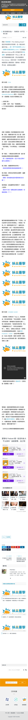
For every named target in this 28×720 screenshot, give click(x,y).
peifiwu (4, 37)
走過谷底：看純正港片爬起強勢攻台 (5, 498)
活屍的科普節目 (10, 419)
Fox (4, 537)
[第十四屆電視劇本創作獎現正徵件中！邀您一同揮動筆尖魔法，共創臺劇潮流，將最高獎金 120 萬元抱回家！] (14, 593)
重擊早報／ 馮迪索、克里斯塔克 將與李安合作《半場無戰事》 (14, 498)
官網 (21, 331)
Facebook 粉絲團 (20, 712)
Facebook (4, 333)
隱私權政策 (13, 712)
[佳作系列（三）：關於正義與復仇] (14, 627)
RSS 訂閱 (7, 712)
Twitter (11, 333)
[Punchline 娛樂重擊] (14, 17)
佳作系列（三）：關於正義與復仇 (9, 633)
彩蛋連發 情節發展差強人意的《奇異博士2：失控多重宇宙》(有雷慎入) (23, 509)
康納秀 (18, 381)
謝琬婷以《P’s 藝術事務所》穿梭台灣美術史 (12, 617)
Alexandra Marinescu (8, 94)
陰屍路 (8, 42)
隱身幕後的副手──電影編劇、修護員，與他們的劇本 (22, 498)
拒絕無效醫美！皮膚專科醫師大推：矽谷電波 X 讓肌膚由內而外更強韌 (14, 509)
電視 (25, 37)
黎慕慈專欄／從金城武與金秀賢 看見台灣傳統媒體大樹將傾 (21, 560)
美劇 (23, 37)
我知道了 (13, 10)
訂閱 (22, 682)
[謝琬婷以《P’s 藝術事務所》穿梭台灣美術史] (14, 611)
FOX (9, 82)
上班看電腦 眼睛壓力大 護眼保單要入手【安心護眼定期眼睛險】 (6, 509)
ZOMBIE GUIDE (13, 312)
